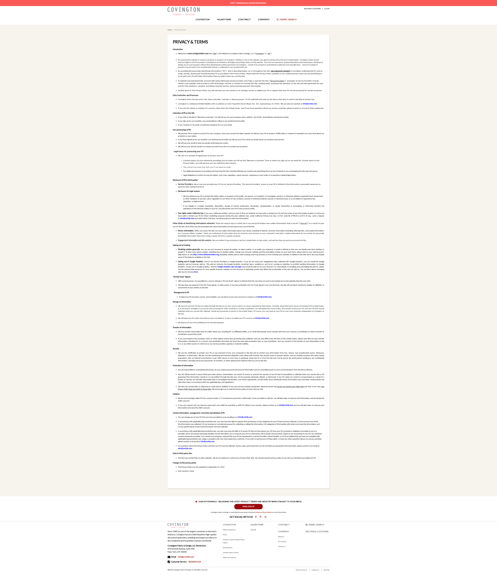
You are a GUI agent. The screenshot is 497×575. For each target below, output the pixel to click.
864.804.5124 (194, 561)
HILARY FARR (256, 524)
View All (253, 530)
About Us (281, 537)
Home (170, 30)
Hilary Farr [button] (224, 19)
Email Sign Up (248, 506)
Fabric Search (288, 19)
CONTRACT (284, 524)
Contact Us (282, 546)
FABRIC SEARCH (316, 524)
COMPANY (283, 531)
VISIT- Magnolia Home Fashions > (248, 3)
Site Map (326, 570)
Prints (225, 535)
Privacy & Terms (301, 570)
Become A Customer (312, 9)
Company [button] (264, 19)
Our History (282, 541)
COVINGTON (229, 524)
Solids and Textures (229, 557)
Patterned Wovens (229, 530)
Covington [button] (203, 19)
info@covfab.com (186, 556)
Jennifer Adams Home (231, 552)
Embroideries (227, 548)
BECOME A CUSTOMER (317, 531)
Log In (326, 9)
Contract (244, 19)
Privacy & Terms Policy (263, 512)
